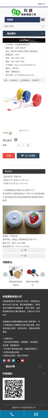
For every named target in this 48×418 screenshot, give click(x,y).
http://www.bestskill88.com (25, 65)
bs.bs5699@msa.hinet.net (24, 75)
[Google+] (9, 360)
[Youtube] (22, 360)
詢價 (9, 155)
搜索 (43, 26)
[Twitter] (18, 360)
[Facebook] (4, 360)
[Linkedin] (13, 360)
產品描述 (8, 171)
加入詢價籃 (30, 155)
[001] (24, 12)
